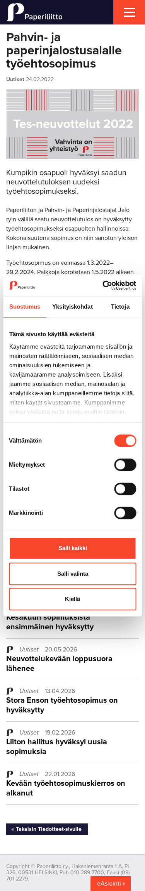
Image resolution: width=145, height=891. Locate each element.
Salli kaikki (72, 548)
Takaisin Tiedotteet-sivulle (49, 829)
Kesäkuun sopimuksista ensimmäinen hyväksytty (50, 622)
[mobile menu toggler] (129, 12)
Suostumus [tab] (25, 306)
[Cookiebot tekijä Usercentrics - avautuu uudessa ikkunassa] (103, 285)
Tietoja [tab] (120, 306)
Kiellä (72, 599)
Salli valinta (72, 573)
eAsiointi (109, 884)
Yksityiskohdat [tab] (72, 306)
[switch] (125, 465)
